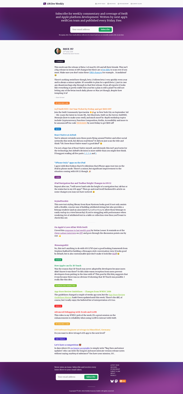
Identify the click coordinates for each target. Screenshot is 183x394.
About (112, 373)
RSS (123, 381)
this (114, 254)
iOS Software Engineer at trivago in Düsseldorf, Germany (82, 330)
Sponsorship (124, 3)
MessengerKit (61, 245)
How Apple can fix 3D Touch (67, 265)
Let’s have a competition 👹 (67, 345)
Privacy (113, 375)
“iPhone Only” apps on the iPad (69, 162)
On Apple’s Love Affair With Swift (70, 227)
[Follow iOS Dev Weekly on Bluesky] (112, 381)
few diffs (106, 70)
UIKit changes (95, 72)
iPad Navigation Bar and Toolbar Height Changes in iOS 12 (82, 183)
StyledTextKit (61, 201)
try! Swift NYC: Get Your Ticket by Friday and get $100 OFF (83, 109)
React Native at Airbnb (65, 135)
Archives (112, 3)
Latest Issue (101, 3)
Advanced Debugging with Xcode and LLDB (75, 312)
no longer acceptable (80, 348)
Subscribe (105, 29)
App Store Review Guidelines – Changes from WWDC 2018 (82, 291)
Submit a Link (137, 3)
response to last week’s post (78, 230)
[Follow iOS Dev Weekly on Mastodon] (116, 381)
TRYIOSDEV (81, 123)
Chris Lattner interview (65, 233)
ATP (81, 233)
